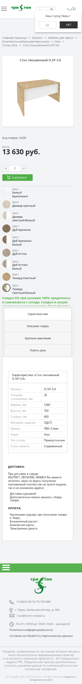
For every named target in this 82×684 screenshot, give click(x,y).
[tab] (38, 314)
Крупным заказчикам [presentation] (38, 338)
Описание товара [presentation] (38, 326)
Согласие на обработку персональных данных (41, 636)
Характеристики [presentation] (38, 314)
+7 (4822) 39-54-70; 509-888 (33, 602)
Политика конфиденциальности (31, 630)
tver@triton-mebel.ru (31, 616)
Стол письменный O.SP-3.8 (41, 45)
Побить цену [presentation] (38, 350)
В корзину (19, 178)
